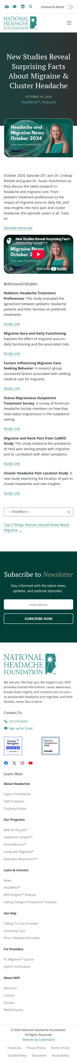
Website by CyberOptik (39, 1040)
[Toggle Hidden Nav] (69, 23)
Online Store (23, 7)
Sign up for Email (21, 728)
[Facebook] (6, 763)
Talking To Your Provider (21, 923)
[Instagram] (22, 763)
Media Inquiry (13, 1010)
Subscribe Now (38, 618)
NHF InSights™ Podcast (20, 895)
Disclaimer (39, 1055)
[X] (14, 763)
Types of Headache (17, 794)
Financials (14, 1048)
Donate (9, 1003)
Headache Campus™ (18, 837)
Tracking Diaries (15, 809)
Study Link (12, 324)
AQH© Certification (17, 967)
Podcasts (49, 102)
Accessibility (60, 1055)
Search (31, 7)
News (7, 880)
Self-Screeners (14, 801)
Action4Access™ (15, 844)
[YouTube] (30, 763)
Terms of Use (60, 1048)
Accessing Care (14, 931)
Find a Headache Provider (7, 7)
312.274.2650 (18, 721)
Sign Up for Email (15, 7)
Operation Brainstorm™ (20, 859)
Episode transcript (18, 228)
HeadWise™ (30, 102)
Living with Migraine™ (19, 852)
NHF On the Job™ (15, 830)
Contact (9, 995)
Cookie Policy (17, 1055)
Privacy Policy (36, 1048)
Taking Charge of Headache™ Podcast (30, 902)
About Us (10, 988)
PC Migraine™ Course (20, 958)
